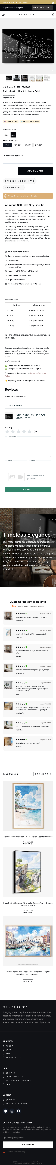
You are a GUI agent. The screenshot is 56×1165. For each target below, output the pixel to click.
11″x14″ (7, 145)
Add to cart (35, 170)
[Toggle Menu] (3, 14)
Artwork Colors (9, 129)
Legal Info (17, 1163)
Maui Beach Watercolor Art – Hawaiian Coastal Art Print (28, 836)
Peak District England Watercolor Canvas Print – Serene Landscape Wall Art (27, 904)
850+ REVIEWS (23, 87)
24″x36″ (38, 145)
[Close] (52, 3)
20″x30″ (28, 145)
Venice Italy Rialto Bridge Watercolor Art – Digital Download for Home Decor (28, 973)
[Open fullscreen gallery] (53, 71)
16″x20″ (17, 145)
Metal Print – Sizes (11, 141)
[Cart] (53, 14)
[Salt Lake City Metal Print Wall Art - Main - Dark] (28, 46)
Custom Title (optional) (13, 156)
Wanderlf (27, 14)
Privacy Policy (25, 1163)
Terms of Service (36, 1163)
